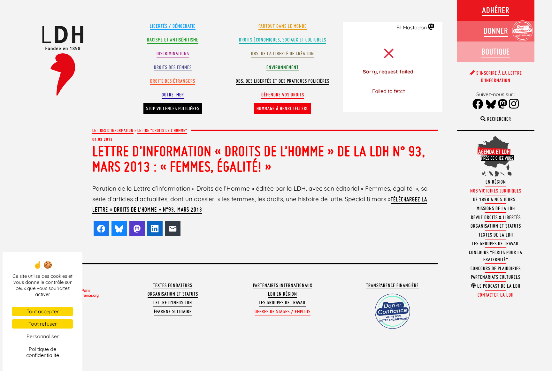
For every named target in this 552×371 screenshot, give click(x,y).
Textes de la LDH (496, 235)
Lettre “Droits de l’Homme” (162, 130)
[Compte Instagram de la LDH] (514, 104)
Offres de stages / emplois (282, 311)
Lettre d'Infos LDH (172, 303)
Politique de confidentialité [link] (42, 352)
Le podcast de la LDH (498, 286)
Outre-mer (173, 95)
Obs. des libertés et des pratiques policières (282, 81)
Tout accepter (43, 311)
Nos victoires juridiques (495, 191)
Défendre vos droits (282, 95)
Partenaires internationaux (282, 285)
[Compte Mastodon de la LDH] (431, 27)
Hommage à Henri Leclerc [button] (283, 108)
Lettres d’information (113, 130)
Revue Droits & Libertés (496, 217)
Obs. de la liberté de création (282, 54)
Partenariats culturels (495, 277)
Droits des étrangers (172, 81)
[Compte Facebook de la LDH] (478, 104)
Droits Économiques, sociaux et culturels (282, 40)
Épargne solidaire (173, 311)
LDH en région (282, 294)
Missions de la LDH (496, 208)
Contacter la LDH (496, 295)
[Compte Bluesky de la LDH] (491, 104)
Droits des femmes (173, 67)
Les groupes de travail (282, 303)
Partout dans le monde (282, 26)
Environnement (282, 67)
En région (496, 182)
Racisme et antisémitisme (172, 40)
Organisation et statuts (173, 294)
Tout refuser (42, 324)
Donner (496, 31)
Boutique (495, 52)
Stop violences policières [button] (172, 108)
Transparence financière (392, 285)
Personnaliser (43, 336)
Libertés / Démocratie (172, 26)
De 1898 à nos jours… (495, 199)
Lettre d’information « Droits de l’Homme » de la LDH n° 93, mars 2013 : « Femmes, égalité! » (258, 158)
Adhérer (495, 10)
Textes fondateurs (172, 285)
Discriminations (173, 54)
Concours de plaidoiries (496, 268)
